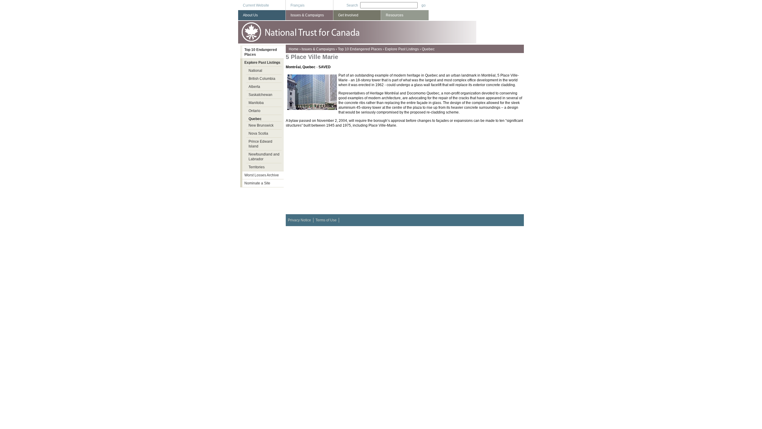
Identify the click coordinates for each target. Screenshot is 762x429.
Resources (394, 15)
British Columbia (262, 79)
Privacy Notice (299, 220)
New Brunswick (261, 125)
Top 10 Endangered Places (360, 49)
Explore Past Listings (402, 49)
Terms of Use (326, 220)
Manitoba (256, 103)
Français (298, 5)
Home (294, 49)
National (255, 71)
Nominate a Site (257, 183)
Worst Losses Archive (261, 175)
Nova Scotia (258, 133)
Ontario (254, 111)
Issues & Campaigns (318, 49)
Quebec (428, 49)
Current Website (256, 5)
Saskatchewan (260, 95)
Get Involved (348, 15)
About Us (250, 15)
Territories (257, 167)
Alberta (254, 87)
